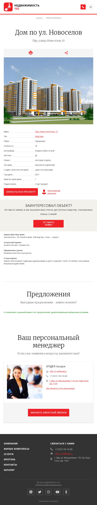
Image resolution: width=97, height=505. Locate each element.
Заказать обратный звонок (48, 412)
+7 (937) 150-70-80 (58, 376)
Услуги (8, 454)
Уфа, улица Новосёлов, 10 (46, 132)
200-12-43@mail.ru (58, 371)
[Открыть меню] (90, 6)
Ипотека (9, 459)
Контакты (10, 464)
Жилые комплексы (16, 448)
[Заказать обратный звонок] (83, 6)
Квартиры (39, 136)
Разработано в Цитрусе (48, 501)
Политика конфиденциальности (49, 485)
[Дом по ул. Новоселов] (48, 90)
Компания (11, 443)
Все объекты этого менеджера (60, 388)
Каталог (9, 469)
